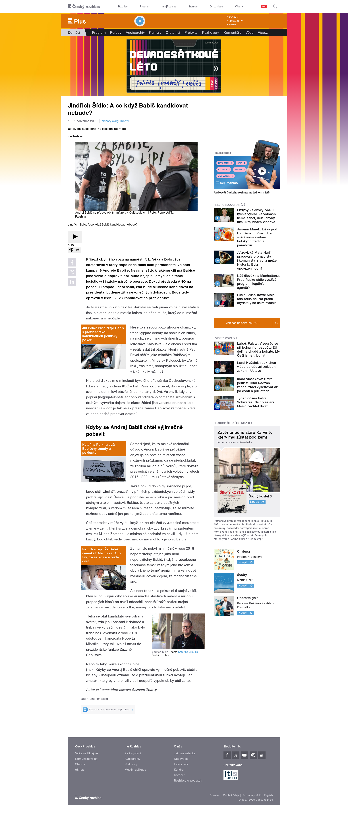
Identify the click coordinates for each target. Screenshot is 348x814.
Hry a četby (223, 163)
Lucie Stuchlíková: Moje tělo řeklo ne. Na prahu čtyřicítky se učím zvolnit (256, 299)
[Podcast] (71, 250)
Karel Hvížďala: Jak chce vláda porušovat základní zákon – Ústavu (256, 367)
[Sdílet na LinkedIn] (72, 282)
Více (263, 32)
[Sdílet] (77, 250)
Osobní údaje (231, 795)
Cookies (214, 795)
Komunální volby (86, 759)
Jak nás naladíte (185, 753)
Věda (250, 32)
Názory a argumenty (115, 121)
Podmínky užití (251, 795)
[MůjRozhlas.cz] (75, 137)
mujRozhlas (169, 6)
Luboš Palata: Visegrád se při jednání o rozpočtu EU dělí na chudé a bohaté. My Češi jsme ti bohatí (258, 349)
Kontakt (179, 775)
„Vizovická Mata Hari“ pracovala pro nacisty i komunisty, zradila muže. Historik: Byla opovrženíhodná (257, 260)
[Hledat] (275, 6)
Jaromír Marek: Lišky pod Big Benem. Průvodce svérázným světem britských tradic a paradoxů (257, 237)
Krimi (240, 163)
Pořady (115, 32)
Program (145, 6)
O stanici (173, 32)
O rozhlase (216, 6)
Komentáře (232, 32)
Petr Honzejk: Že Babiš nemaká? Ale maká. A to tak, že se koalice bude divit (101, 555)
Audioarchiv (235, 21)
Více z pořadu (226, 338)
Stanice (193, 6)
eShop (79, 769)
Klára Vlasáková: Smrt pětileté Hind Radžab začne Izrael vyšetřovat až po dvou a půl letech (257, 385)
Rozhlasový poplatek (188, 780)
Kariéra (178, 769)
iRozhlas (123, 6)
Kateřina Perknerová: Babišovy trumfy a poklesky (98, 448)
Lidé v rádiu (182, 764)
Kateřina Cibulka (188, 651)
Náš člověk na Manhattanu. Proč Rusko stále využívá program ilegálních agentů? (258, 282)
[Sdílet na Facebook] (72, 262)
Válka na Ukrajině (86, 753)
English (268, 795)
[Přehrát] (75, 237)
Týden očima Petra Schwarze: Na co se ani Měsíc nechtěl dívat (255, 402)
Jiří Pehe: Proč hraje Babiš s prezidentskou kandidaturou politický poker (103, 334)
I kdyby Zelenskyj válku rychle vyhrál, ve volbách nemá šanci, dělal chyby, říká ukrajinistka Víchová (256, 216)
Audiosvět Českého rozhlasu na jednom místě (242, 192)
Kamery (231, 24)
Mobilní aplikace (135, 769)
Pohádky (222, 169)
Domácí (74, 32)
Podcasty (131, 764)
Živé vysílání (224, 176)
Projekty (191, 32)
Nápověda (181, 759)
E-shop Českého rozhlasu (236, 423)
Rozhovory (210, 32)
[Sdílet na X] (72, 272)
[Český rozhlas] (84, 6)
